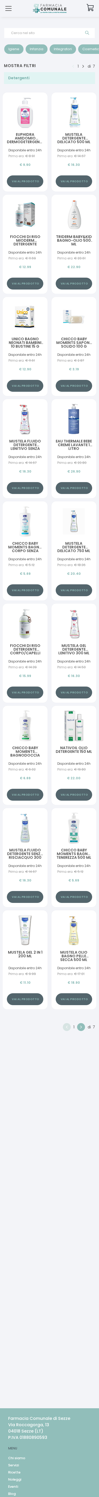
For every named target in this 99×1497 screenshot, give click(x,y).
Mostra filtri (20, 65)
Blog (12, 1493)
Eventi (13, 1486)
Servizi (13, 1465)
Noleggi (14, 1479)
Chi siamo (16, 1458)
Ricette (14, 1472)
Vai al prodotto (25, 181)
